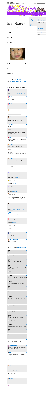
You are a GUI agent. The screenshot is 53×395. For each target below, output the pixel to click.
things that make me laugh (10, 82)
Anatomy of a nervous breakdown (41, 23)
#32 (26, 296)
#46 (26, 385)
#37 (26, 324)
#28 (26, 275)
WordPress (16, 393)
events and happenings (15, 81)
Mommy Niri (11, 124)
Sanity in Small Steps (15, 107)
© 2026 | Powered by (11, 393)
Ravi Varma (44, 393)
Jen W (10, 212)
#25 (26, 259)
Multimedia (31, 24)
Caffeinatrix (11, 378)
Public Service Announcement (41, 20)
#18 (26, 212)
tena (9, 203)
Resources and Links (32, 23)
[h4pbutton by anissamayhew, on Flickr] (41, 32)
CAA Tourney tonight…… (14, 183)
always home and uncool (12, 109)
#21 (26, 232)
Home (35, 3)
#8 (26, 137)
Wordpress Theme (40, 393)
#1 (26, 89)
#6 (26, 124)
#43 (26, 365)
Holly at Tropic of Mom (12, 365)
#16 (26, 193)
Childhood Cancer (43, 3)
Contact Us (38, 3)
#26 (26, 265)
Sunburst (16, 370)
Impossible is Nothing (14, 191)
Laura (10, 385)
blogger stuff (11, 81)
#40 (26, 339)
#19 (26, 218)
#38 (26, 329)
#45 (26, 378)
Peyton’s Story (31, 25)
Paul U (10, 232)
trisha (10, 352)
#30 (26, 286)
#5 (26, 116)
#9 (26, 144)
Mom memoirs (24, 81)
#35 (26, 315)
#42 (26, 352)
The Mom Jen (11, 158)
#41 (26, 345)
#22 (26, 239)
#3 (26, 103)
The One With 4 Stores (16, 163)
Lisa (9, 339)
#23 (26, 250)
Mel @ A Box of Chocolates (13, 345)
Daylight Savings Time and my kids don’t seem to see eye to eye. (18, 216)
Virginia (10, 218)
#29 (26, 281)
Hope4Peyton (11, 2)
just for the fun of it (20, 81)
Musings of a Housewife (12, 89)
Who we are (31, 19)
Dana (10, 193)
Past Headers (31, 20)
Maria (10, 116)
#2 (26, 96)
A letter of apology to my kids (40, 26)
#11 (26, 158)
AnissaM (12, 18)
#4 (26, 109)
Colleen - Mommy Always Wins (13, 239)
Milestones (39, 18)
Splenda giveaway (18, 79)
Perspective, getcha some (40, 24)
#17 (26, 203)
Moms (38, 19)
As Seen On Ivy (18, 177)
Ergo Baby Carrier (11, 144)
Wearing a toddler (14, 222)
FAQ (30, 21)
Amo (10, 137)
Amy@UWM (11, 96)
